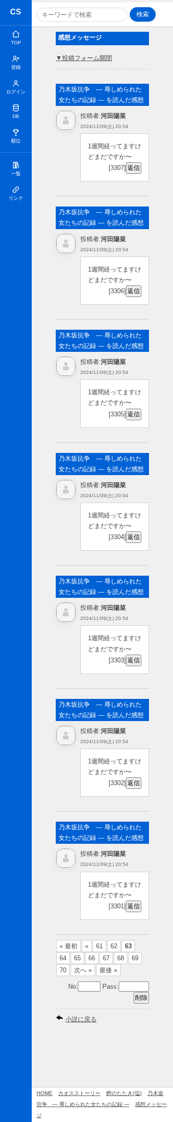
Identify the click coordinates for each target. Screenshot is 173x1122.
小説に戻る (81, 1019)
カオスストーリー (16, 13)
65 (77, 958)
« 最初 (68, 946)
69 (135, 958)
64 (63, 958)
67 (106, 958)
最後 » (108, 970)
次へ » (83, 970)
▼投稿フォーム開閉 (84, 58)
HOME (44, 1093)
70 (63, 970)
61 (99, 946)
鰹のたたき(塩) (124, 1093)
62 (114, 946)
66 (91, 958)
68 (120, 958)
